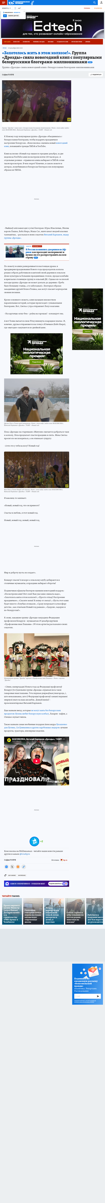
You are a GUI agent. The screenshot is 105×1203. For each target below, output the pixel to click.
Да (5, 15)
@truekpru (25, 853)
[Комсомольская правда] (19, 2)
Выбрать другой (13, 15)
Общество (28, 246)
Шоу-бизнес (12, 875)
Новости (16, 42)
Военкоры (26, 42)
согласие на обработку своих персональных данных (85, 1001)
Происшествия (76, 42)
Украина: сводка (39, 42)
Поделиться (96, 74)
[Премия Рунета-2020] (32, 3)
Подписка (98, 8)
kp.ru (65, 860)
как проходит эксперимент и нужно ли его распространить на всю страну (46, 253)
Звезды (4, 48)
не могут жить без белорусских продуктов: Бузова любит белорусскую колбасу (32, 712)
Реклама (87, 8)
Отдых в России (62, 42)
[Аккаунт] (101, 2)
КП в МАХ (50, 42)
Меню (3, 2)
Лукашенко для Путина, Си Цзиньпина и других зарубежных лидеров (35, 726)
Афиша (87, 42)
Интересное (22, 875)
